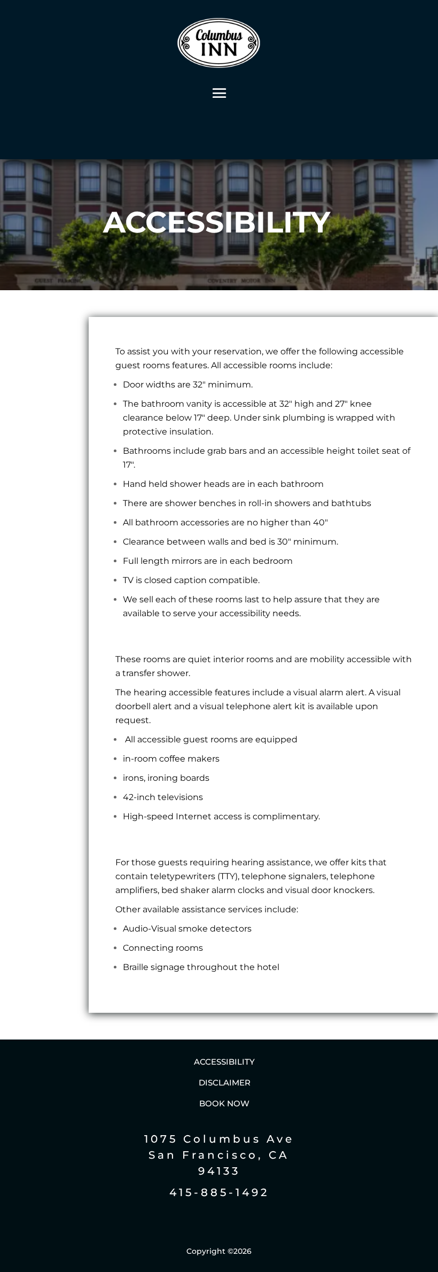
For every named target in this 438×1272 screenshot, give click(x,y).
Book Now (224, 1103)
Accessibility (224, 1062)
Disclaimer (225, 1082)
